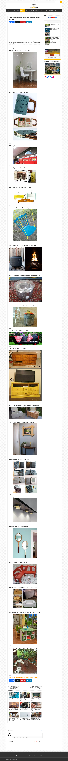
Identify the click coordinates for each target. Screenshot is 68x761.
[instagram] (56, 17)
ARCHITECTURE (28, 10)
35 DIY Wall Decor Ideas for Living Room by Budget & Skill (36, 699)
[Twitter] (50, 17)
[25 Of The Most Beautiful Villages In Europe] (52, 68)
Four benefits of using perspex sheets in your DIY (25, 719)
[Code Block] (23, 737)
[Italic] (14, 737)
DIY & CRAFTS (22, 10)
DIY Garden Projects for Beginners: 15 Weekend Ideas (24, 699)
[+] (27, 737)
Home (8, 10)
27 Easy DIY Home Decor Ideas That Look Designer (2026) (13, 709)
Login (41, 730)
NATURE (18, 10)
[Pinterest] (52, 17)
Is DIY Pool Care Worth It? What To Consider (13, 699)
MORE (56, 10)
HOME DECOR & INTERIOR (35, 10)
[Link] (25, 737)
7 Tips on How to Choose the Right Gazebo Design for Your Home (13, 719)
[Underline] (16, 737)
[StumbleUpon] (54, 17)
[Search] (61, 2)
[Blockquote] (22, 737)
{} (26, 737)
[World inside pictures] (34, 5)
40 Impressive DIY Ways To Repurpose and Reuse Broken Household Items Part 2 (14, 687)
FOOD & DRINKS (51, 10)
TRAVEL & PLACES (12, 10)
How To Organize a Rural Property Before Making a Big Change (54, 38)
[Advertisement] (25, 31)
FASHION (46, 10)
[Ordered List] (19, 737)
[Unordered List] (20, 737)
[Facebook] (48, 17)
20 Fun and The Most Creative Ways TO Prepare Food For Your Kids (35, 687)
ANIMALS (42, 10)
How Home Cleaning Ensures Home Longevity (35, 719)
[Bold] (13, 737)
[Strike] (17, 737)
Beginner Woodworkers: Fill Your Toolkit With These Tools (36, 709)
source (10, 89)
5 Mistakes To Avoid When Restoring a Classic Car (24, 709)
